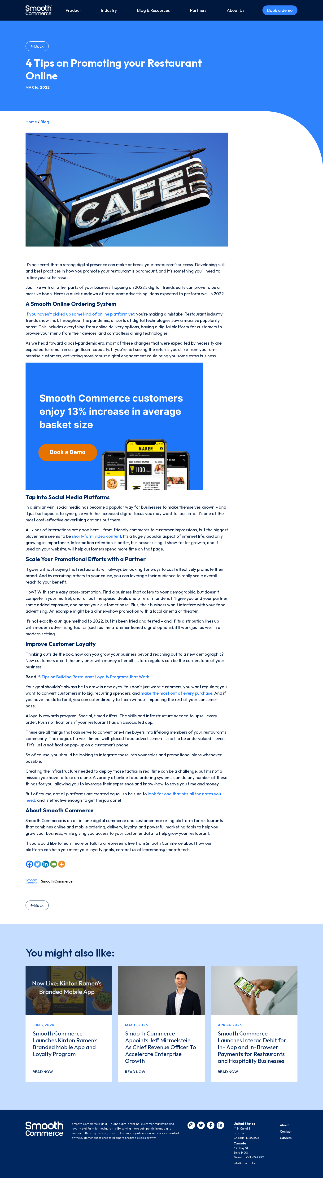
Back (39, 46)
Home (31, 122)
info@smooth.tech (246, 1163)
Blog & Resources (153, 10)
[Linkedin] (45, 864)
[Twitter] (37, 864)
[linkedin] (220, 1125)
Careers (286, 1138)
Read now (43, 1071)
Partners (198, 10)
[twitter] (201, 1125)
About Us (235, 10)
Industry (109, 10)
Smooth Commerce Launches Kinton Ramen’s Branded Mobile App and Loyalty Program (65, 1043)
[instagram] (191, 1125)
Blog (44, 122)
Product (73, 10)
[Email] (53, 864)
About (284, 1125)
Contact (286, 1131)
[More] (61, 864)
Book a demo (280, 10)
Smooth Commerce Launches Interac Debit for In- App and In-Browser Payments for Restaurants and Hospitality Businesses (252, 1047)
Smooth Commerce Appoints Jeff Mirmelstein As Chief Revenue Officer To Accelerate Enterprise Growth (160, 1047)
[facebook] (210, 1125)
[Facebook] (29, 864)
